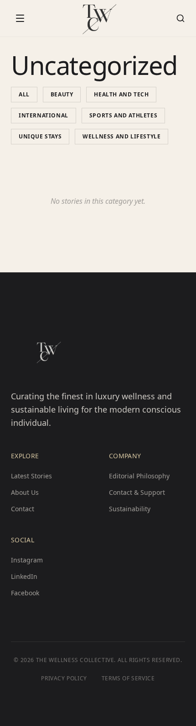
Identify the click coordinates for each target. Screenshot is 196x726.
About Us (25, 492)
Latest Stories (31, 476)
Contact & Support (137, 492)
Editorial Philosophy (139, 476)
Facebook (25, 592)
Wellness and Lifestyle (121, 136)
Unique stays (40, 136)
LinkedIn (24, 576)
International (43, 115)
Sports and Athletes (123, 115)
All (24, 94)
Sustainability (129, 508)
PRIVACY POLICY (64, 678)
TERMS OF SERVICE (128, 678)
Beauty (62, 94)
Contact (22, 508)
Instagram (27, 560)
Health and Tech (121, 94)
